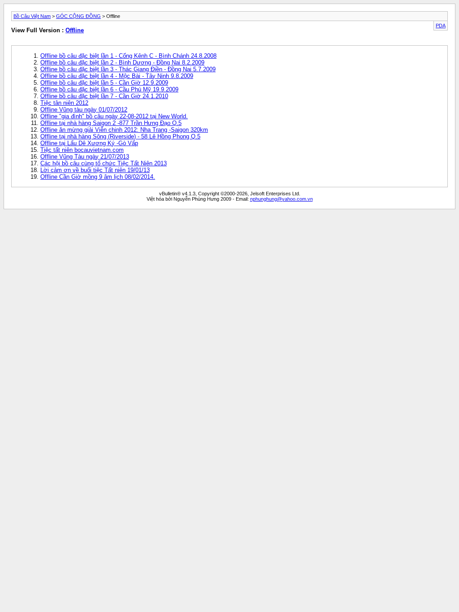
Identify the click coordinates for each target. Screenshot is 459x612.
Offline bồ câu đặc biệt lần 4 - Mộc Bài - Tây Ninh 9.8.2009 (116, 76)
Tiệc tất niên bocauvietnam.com (82, 150)
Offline (74, 30)
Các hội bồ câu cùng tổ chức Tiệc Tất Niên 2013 (103, 163)
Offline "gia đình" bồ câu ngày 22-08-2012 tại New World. (114, 116)
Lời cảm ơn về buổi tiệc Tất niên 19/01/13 (95, 170)
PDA (441, 25)
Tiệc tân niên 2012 (64, 102)
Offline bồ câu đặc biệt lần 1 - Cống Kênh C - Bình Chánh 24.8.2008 (128, 55)
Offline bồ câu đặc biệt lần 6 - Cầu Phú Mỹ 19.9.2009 (109, 89)
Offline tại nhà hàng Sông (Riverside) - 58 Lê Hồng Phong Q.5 (120, 136)
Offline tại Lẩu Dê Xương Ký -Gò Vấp (89, 143)
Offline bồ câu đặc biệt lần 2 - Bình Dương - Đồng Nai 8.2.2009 (122, 62)
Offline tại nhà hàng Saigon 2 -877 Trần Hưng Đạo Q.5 (111, 123)
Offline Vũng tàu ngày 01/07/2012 (83, 109)
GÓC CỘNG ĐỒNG (78, 16)
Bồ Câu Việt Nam (32, 16)
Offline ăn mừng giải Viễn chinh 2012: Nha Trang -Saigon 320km (124, 129)
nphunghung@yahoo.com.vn (281, 199)
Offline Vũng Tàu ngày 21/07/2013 (84, 156)
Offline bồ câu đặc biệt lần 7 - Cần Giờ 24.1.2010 (104, 96)
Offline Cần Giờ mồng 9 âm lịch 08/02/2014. (97, 176)
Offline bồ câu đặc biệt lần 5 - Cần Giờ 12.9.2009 (104, 82)
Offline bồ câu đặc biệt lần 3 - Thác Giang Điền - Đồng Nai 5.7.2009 (128, 69)
